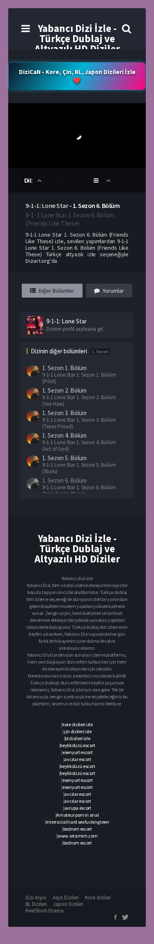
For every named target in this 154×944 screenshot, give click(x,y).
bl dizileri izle (77, 738)
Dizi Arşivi (35, 897)
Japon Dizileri (68, 904)
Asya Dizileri (66, 897)
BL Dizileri (36, 904)
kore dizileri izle (77, 724)
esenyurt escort (77, 752)
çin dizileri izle (78, 731)
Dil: (29, 180)
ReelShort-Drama (44, 910)
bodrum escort (77, 829)
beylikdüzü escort (77, 745)
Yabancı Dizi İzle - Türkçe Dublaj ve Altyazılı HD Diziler (77, 38)
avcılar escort (77, 759)
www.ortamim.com (77, 836)
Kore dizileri (98, 897)
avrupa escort (77, 808)
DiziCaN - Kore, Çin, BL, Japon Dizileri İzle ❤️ (77, 76)
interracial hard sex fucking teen (77, 822)
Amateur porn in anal (77, 815)
